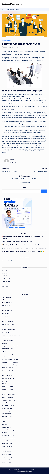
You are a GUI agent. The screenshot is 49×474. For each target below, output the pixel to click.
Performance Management (9, 392)
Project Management (7, 397)
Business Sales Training (8, 324)
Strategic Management (8, 435)
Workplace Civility (6, 454)
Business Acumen (6, 40)
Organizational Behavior (8, 386)
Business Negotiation (7, 321)
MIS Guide (4, 381)
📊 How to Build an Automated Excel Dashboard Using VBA (17, 241)
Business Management (12, 4)
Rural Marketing (6, 411)
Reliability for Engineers (8, 405)
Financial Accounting (7, 354)
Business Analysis (6, 308)
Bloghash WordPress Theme (24, 471)
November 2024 (6, 278)
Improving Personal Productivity (10, 362)
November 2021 (6, 281)
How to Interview (6, 357)
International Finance (7, 367)
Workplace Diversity (7, 457)
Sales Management (7, 416)
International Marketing (8, 370)
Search (24, 187)
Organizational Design (7, 389)
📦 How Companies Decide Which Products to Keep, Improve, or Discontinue (21, 245)
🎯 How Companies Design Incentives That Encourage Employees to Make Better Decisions (22, 237)
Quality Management (7, 403)
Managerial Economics (8, 375)
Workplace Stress (6, 462)
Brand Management (7, 302)
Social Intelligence (6, 427)
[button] (13, 162)
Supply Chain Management (9, 438)
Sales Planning (5, 419)
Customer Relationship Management (11, 335)
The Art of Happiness (7, 443)
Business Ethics (6, 313)
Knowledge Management (8, 373)
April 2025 (4, 276)
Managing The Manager (8, 378)
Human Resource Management (10, 359)
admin (12, 160)
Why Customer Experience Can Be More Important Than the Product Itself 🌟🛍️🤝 (23, 251)
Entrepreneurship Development (10, 346)
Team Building (5, 440)
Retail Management (7, 408)
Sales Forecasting (6, 413)
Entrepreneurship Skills (7, 348)
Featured (4, 351)
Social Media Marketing (8, 430)
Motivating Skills (6, 384)
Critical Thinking (6, 332)
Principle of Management (8, 394)
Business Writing (6, 327)
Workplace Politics (6, 459)
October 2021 (5, 284)
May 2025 (4, 273)
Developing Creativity (7, 340)
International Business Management (11, 365)
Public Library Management (9, 400)
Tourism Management (7, 446)
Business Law (5, 319)
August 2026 (5, 270)
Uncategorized (5, 449)
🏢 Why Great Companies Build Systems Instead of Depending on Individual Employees (24, 248)
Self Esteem (5, 424)
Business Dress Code (7, 310)
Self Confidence (6, 422)
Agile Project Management (9, 300)
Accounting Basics (6, 297)
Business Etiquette (6, 316)
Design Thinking (6, 338)
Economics (4, 343)
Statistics (4, 432)
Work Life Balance (6, 451)
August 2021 (5, 286)
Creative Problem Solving (8, 329)
